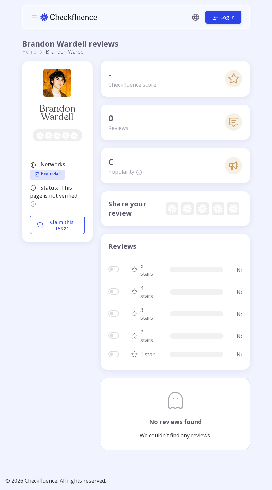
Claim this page (62, 224)
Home (29, 51)
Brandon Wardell (57, 113)
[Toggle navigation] (34, 17)
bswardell (50, 174)
